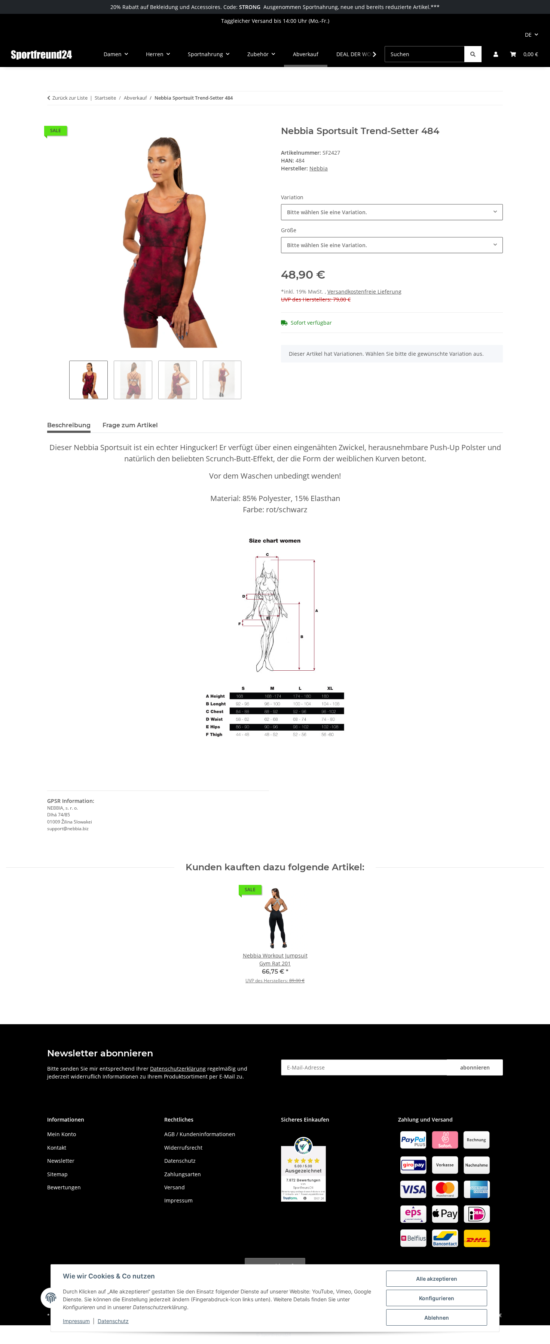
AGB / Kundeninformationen (199, 1134)
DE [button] (528, 34)
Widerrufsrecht (183, 1147)
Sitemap (57, 1174)
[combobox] (392, 212)
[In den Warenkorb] (53, 122)
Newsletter (60, 1160)
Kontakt (56, 1147)
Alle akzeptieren (436, 1278)
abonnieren (475, 1067)
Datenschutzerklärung (178, 1068)
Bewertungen (64, 1187)
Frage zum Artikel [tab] (130, 425)
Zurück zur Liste (70, 97)
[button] (496, 54)
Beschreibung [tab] (69, 425)
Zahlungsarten (182, 1174)
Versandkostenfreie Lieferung (364, 291)
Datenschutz (113, 1321)
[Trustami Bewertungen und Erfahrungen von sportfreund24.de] (303, 1168)
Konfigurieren (436, 1298)
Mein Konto (61, 1134)
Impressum (76, 1321)
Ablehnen (436, 1317)
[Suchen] (473, 54)
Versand (174, 1187)
